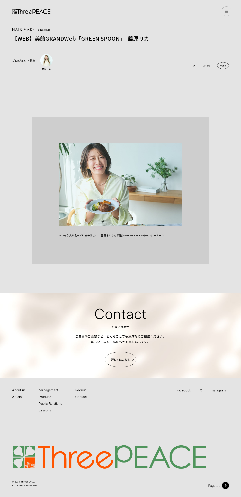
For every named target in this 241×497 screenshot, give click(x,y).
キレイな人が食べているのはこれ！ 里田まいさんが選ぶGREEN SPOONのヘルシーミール (111, 235)
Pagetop (214, 485)
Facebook (183, 390)
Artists (206, 65)
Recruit (80, 390)
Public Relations (50, 403)
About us (19, 390)
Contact (81, 397)
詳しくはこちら (120, 359)
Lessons (45, 410)
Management (48, 390)
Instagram (218, 390)
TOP (193, 65)
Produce (45, 397)
